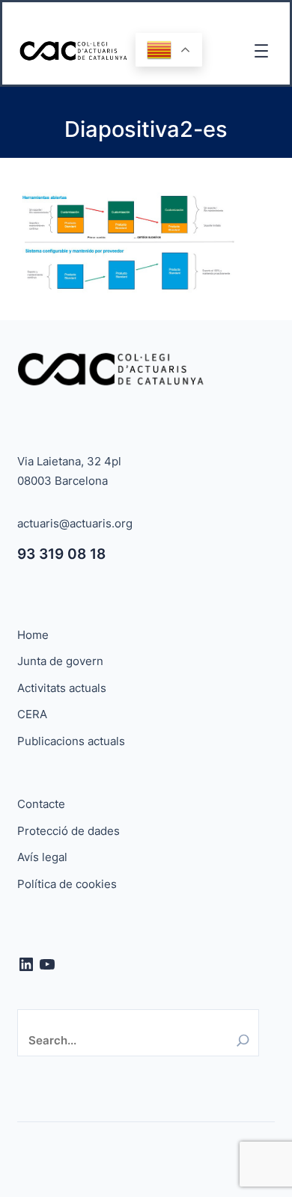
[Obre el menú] (261, 51)
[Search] (243, 1040)
